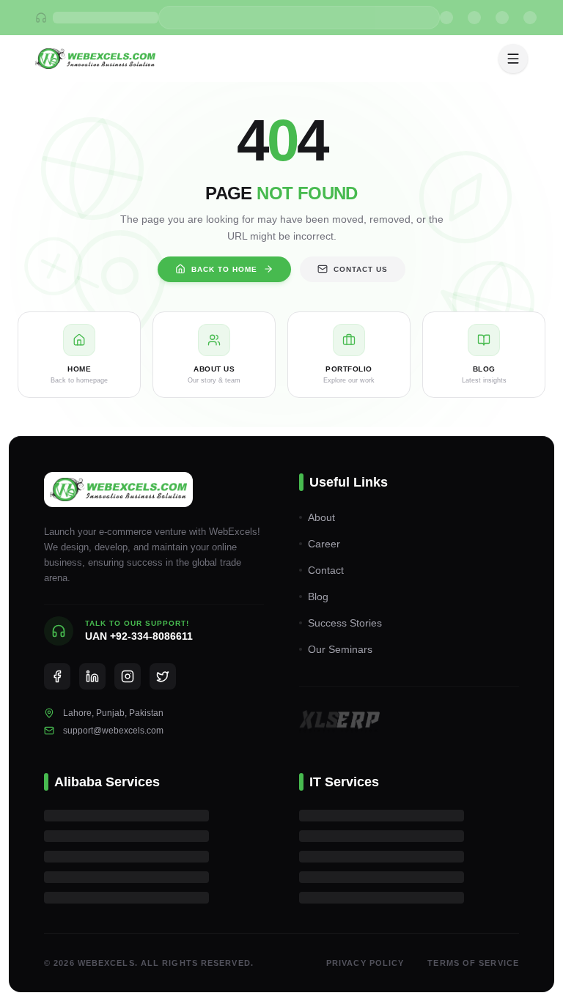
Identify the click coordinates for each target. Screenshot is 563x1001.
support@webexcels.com (113, 730)
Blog (318, 596)
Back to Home (224, 269)
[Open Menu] (513, 58)
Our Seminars (340, 649)
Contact (326, 570)
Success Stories (345, 623)
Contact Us (361, 269)
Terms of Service (473, 962)
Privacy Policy (365, 962)
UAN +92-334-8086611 (139, 636)
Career (324, 544)
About (321, 517)
